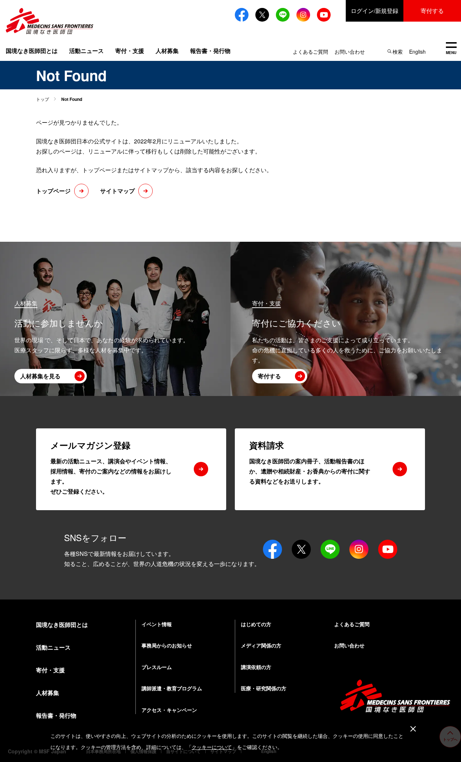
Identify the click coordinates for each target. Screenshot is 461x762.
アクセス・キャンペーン (169, 709)
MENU (451, 49)
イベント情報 (157, 624)
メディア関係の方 (261, 645)
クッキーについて (212, 747)
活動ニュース (86, 50)
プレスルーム (157, 666)
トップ (42, 99)
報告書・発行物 (210, 50)
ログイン (374, 10)
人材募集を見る (40, 376)
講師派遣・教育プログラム (172, 688)
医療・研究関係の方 (263, 688)
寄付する (432, 10)
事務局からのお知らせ (167, 645)
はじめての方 (256, 624)
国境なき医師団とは (32, 50)
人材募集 (167, 50)
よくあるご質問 (310, 51)
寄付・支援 (129, 50)
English (417, 51)
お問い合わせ (350, 51)
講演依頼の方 (256, 666)
